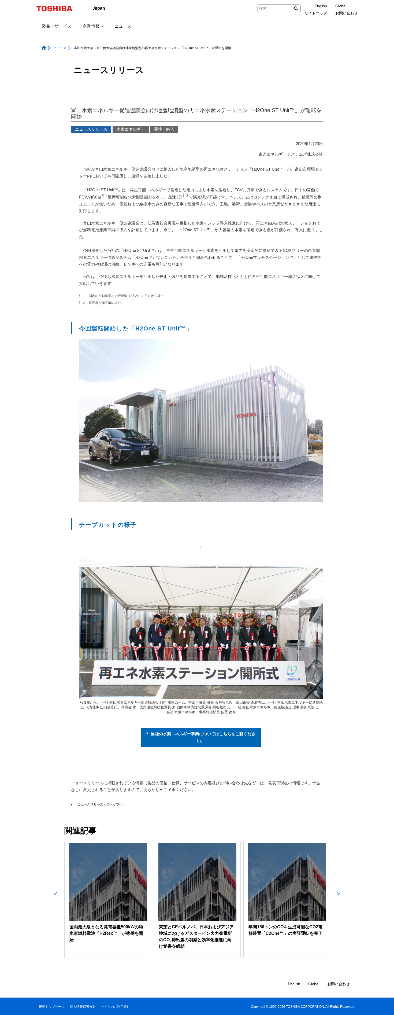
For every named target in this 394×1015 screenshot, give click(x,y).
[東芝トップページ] (57, 8)
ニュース (123, 26)
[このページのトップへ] (382, 1005)
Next (338, 899)
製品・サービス (57, 26)
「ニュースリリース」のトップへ (98, 804)
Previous (55, 899)
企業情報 (91, 26)
